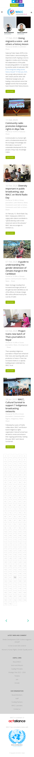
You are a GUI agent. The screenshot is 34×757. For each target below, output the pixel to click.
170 (5, 585)
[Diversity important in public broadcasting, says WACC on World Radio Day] (17, 173)
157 (15, 573)
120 (5, 547)
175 (5, 589)
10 (5, 463)
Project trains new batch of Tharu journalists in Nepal (15, 335)
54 (24, 494)
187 (15, 596)
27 (15, 475)
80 (5, 516)
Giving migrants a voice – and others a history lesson (17, 41)
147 (15, 566)
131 (10, 554)
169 (24, 581)
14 (24, 463)
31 (10, 479)
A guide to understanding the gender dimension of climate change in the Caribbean (17, 267)
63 (20, 501)
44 (24, 486)
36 (10, 482)
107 (15, 535)
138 (19, 558)
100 (5, 532)
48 (20, 490)
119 (24, 543)
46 (10, 490)
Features (22, 132)
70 (5, 509)
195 (5, 604)
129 (24, 551)
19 (24, 467)
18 (20, 467)
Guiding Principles (17, 669)
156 (10, 573)
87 (15, 520)
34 (24, 479)
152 (15, 570)
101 (10, 532)
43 (20, 486)
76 (10, 513)
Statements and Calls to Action (16, 205)
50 (5, 494)
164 (24, 577)
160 (5, 577)
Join (17, 679)
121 (10, 547)
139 (24, 558)
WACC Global (21, 753)
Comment (22, 47)
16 (10, 467)
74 (24, 509)
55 (5, 498)
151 (10, 570)
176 (10, 589)
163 (19, 577)
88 (20, 520)
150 (5, 570)
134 (24, 554)
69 (24, 505)
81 (10, 516)
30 (5, 479)
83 (20, 516)
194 (24, 600)
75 (5, 513)
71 (10, 509)
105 (5, 535)
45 (5, 490)
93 (20, 524)
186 (10, 596)
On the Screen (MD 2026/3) (17, 646)
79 (24, 513)
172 (15, 585)
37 (15, 482)
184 (24, 592)
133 (19, 554)
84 (24, 516)
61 (10, 501)
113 (19, 539)
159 (24, 573)
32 (15, 479)
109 (24, 535)
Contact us (17, 709)
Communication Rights (19, 279)
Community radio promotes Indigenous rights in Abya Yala (16, 126)
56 (10, 498)
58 (20, 498)
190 (5, 600)
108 (19, 535)
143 (19, 562)
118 (19, 543)
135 (5, 558)
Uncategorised (23, 345)
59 (24, 498)
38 (20, 482)
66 (10, 505)
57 (15, 498)
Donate (17, 683)
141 (10, 562)
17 (15, 467)
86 (10, 520)
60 (5, 501)
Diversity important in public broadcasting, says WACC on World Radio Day (16, 191)
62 (15, 501)
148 (19, 566)
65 (5, 505)
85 (5, 520)
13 (20, 463)
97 (15, 528)
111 (10, 539)
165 (5, 581)
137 (15, 558)
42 (15, 486)
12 (15, 463)
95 (5, 528)
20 (5, 471)
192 (15, 600)
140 (5, 562)
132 (15, 554)
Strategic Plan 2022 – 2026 (17, 672)
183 (19, 592)
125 (5, 551)
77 (15, 513)
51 (10, 494)
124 (24, 547)
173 (19, 585)
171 (10, 585)
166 (10, 581)
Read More (10, 91)
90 (5, 524)
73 (20, 509)
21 (10, 471)
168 (19, 581)
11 (10, 463)
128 (19, 551)
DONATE (14, 5)
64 (24, 501)
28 (20, 475)
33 (20, 479)
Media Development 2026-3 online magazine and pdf (17, 641)
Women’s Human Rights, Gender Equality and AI (17, 650)
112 (15, 539)
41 (10, 486)
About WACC (17, 662)
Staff (17, 698)
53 (20, 494)
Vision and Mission (17, 665)
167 (15, 581)
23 (20, 471)
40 (5, 486)
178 (19, 589)
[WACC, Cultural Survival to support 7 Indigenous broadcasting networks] (17, 387)
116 (10, 543)
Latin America (18, 203)
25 (5, 475)
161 (10, 577)
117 (15, 543)
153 (19, 570)
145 (5, 566)
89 (24, 520)
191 (10, 600)
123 (19, 547)
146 (10, 566)
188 (19, 596)
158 (19, 573)
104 (24, 532)
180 (5, 592)
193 (19, 600)
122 (15, 547)
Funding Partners (17, 702)
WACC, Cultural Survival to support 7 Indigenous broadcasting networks (16, 405)
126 (10, 551)
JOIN (21, 5)
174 (24, 585)
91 (10, 524)
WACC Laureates (17, 706)
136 (10, 558)
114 (24, 539)
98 (20, 528)
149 (24, 566)
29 (24, 475)
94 (24, 524)
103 (19, 532)
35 (5, 482)
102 (15, 532)
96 (10, 528)
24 (24, 471)
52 (15, 494)
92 (15, 524)
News (26, 203)
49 (24, 490)
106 (10, 535)
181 (10, 592)
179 (24, 589)
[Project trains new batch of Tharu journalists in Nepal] (17, 318)
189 (24, 596)
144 (24, 562)
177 (15, 589)
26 (10, 475)
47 (15, 490)
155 (5, 573)
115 (5, 543)
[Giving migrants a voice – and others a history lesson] (17, 25)
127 (15, 551)
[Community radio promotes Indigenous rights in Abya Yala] (17, 107)
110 (5, 539)
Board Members (17, 695)
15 (5, 467)
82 (15, 516)
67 (15, 505)
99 (24, 528)
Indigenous (15, 419)
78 (20, 513)
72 (15, 509)
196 (10, 604)
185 (5, 596)
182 (15, 592)
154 (24, 570)
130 (5, 554)
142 (15, 562)
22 (15, 471)
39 (24, 482)
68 (20, 505)
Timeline (17, 676)
